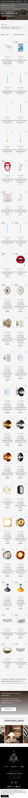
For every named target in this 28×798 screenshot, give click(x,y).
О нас (6, 766)
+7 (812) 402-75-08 (14, 773)
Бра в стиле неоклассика (19, 27)
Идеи (22, 766)
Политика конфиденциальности (14, 788)
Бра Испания (5, 27)
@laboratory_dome (14, 721)
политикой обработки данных (15, 791)
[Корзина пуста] (25, 1)
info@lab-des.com (14, 771)
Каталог (14, 766)
